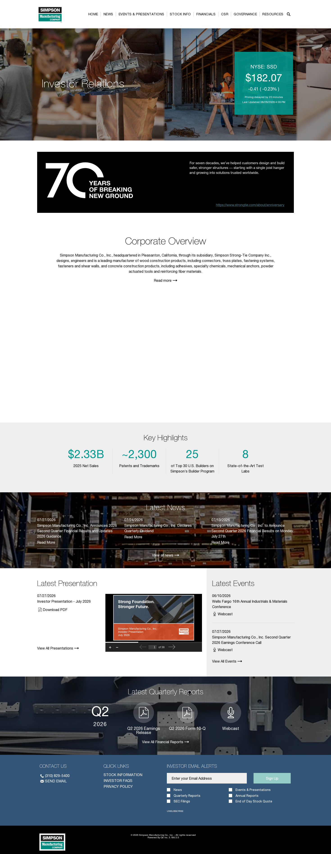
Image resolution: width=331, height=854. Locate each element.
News (178, 789)
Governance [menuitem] (245, 14)
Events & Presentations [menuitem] (141, 14)
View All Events (224, 661)
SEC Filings (182, 801)
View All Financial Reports (162, 742)
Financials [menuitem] (206, 14)
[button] (288, 14)
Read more (163, 280)
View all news (162, 555)
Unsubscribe (175, 811)
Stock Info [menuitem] (180, 14)
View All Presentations (55, 648)
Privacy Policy (118, 786)
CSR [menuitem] (225, 14)
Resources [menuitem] (272, 14)
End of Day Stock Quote (254, 801)
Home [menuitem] (93, 14)
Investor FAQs (118, 780)
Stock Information (123, 774)
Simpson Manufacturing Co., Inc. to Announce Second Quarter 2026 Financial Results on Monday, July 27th (252, 530)
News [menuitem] (108, 14)
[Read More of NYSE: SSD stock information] (263, 83)
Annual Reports (247, 795)
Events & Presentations (253, 789)
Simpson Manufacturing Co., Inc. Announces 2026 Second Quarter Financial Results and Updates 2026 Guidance (77, 530)
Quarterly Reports (187, 795)
